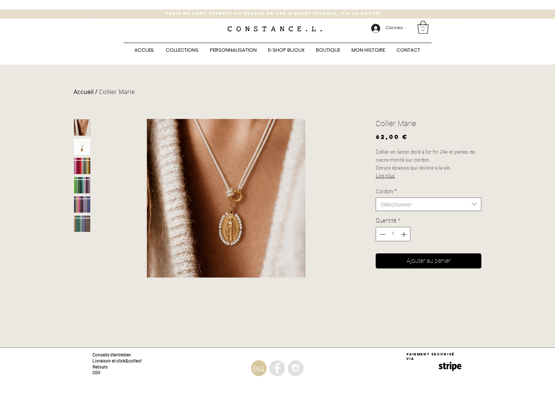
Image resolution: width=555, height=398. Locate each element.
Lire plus (385, 175)
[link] (423, 27)
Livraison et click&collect (117, 360)
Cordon (386, 191)
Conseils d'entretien (111, 354)
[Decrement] (382, 234)
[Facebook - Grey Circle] (277, 368)
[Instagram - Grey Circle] (296, 368)
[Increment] (404, 234)
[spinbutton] (393, 234)
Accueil (84, 92)
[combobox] (428, 204)
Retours (100, 366)
